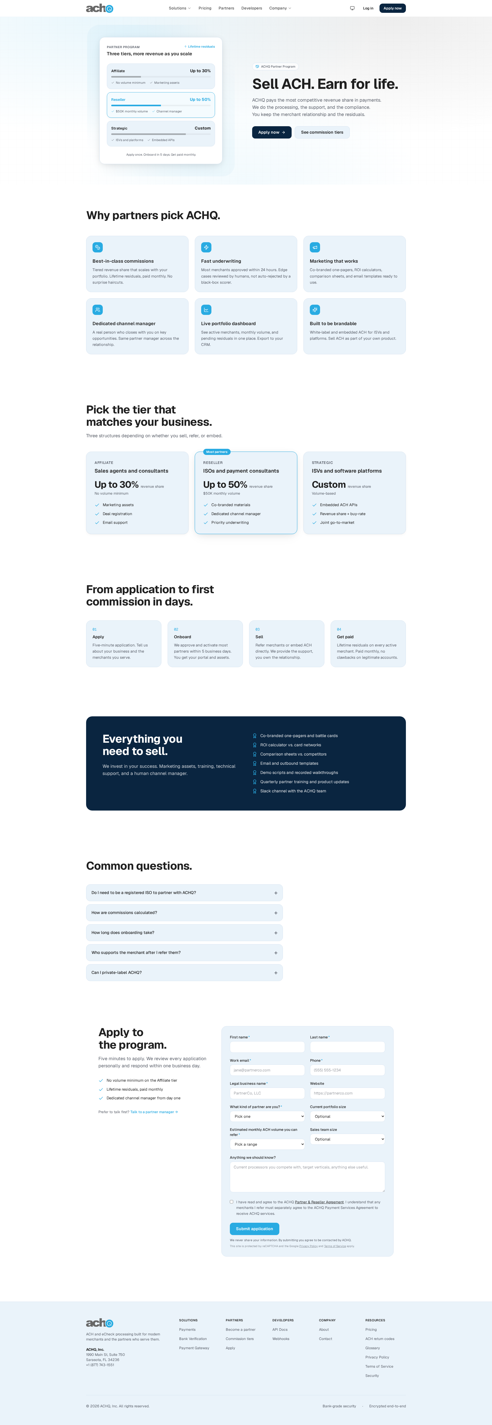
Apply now (393, 8)
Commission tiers (240, 1338)
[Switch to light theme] (352, 8)
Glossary (372, 1348)
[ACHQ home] (99, 8)
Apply (230, 1348)
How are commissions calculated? (184, 913)
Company (278, 8)
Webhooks (280, 1338)
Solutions (177, 8)
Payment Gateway (194, 1348)
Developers (251, 8)
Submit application (254, 1228)
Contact (325, 1338)
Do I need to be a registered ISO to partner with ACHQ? (184, 893)
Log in (368, 8)
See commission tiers (322, 132)
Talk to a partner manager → (154, 1112)
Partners (226, 8)
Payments (187, 1329)
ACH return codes (379, 1338)
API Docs (280, 1329)
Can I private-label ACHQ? (184, 973)
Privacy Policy (308, 1246)
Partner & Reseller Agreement (319, 1202)
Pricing (205, 8)
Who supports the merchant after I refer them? (184, 953)
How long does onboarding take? (184, 933)
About (324, 1329)
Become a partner (240, 1329)
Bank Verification (193, 1338)
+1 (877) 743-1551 (100, 1365)
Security (372, 1375)
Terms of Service (335, 1246)
